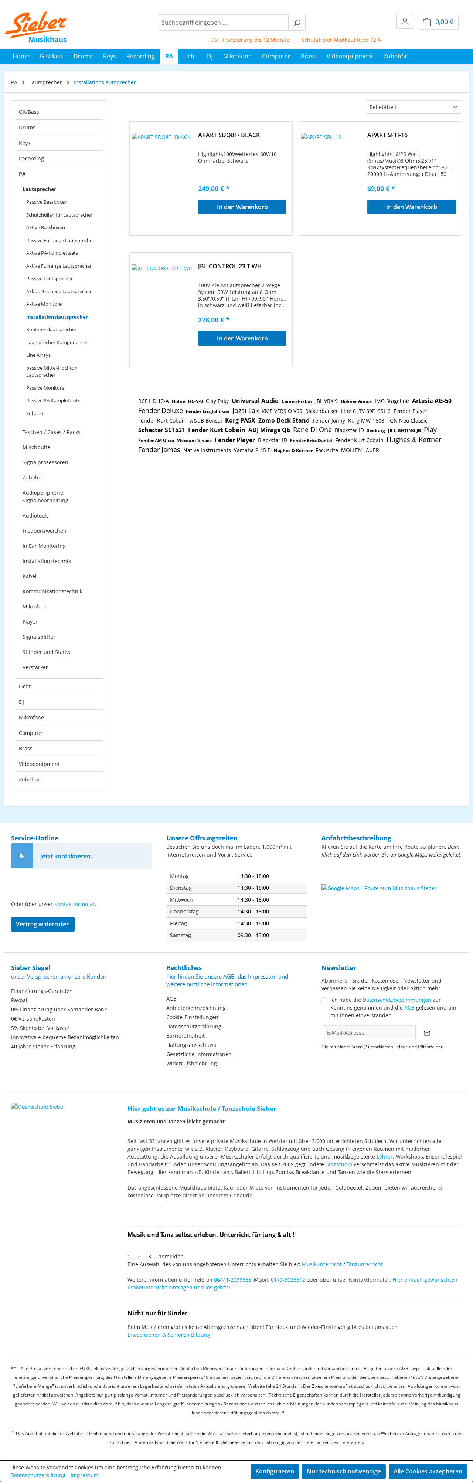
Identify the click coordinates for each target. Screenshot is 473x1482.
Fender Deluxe (160, 410)
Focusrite (327, 450)
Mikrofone (35, 606)
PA (22, 173)
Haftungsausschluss (191, 1044)
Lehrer (385, 1156)
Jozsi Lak (245, 410)
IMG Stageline (392, 400)
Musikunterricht (322, 1264)
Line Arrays (38, 355)
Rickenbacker (321, 410)
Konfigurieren (274, 1471)
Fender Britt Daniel (311, 440)
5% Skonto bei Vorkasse (40, 1027)
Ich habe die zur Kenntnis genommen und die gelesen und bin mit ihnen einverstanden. (393, 1007)
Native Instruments (207, 450)
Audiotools (36, 515)
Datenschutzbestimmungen (397, 999)
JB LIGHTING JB (404, 430)
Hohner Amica (356, 401)
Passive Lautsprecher (49, 278)
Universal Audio (255, 401)
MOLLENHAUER (360, 450)
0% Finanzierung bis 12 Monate (237, 39)
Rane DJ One (312, 429)
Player (30, 621)
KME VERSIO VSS (282, 410)
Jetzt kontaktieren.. (66, 856)
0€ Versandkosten (33, 1018)
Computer (31, 732)
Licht (25, 686)
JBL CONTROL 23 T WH (230, 266)
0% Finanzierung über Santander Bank (59, 1009)
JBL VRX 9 (326, 400)
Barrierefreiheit (185, 1035)
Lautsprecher (39, 189)
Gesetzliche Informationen (199, 1054)
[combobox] (223, 22)
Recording (31, 158)
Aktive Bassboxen (45, 227)
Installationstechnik (47, 560)
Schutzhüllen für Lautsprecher (59, 214)
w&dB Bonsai (206, 420)
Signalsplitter (39, 636)
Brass (26, 748)
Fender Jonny (329, 420)
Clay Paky (217, 400)
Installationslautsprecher (57, 316)
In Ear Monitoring (44, 545)
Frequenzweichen (45, 530)
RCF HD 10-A (153, 400)
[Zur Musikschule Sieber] (38, 1101)
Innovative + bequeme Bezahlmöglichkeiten (65, 1037)
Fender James (159, 449)
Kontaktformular (74, 904)
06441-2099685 (232, 1279)
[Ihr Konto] (405, 21)
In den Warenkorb (242, 207)
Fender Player (411, 410)
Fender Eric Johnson (207, 411)
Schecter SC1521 (161, 430)
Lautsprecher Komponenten (57, 342)
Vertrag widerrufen (43, 924)
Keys (24, 142)
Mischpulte (36, 447)
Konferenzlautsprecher (51, 329)
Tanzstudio (339, 1164)
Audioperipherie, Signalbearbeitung (45, 496)
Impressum (85, 1475)
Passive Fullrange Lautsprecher (60, 240)
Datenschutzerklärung (193, 1026)
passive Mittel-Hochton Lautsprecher (52, 371)
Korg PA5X (240, 420)
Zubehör (35, 413)
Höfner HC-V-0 (187, 401)
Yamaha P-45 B (252, 450)
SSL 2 (384, 410)
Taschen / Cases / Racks (52, 431)
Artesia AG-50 (432, 401)
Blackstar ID (349, 430)
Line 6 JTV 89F (358, 410)
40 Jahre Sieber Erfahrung (43, 1046)
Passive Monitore (45, 387)
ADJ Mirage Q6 (269, 430)
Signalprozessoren (45, 462)
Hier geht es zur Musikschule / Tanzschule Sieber (201, 1108)
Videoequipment (39, 763)
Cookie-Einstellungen (192, 1017)
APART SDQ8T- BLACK (229, 135)
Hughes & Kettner (414, 439)
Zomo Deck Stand (284, 420)
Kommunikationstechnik (52, 591)
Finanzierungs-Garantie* (41, 990)
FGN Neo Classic (407, 420)
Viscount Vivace (194, 440)
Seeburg (376, 430)
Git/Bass (29, 111)
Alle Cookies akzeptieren (428, 1471)
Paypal (19, 1000)
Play (430, 429)
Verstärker (35, 667)
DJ (21, 701)
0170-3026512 (288, 1279)
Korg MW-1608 (366, 420)
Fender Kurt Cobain (162, 420)
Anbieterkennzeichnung (196, 1007)
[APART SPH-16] (334, 170)
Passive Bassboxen (47, 202)
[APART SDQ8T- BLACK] (165, 170)
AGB (171, 998)
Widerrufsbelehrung (191, 1063)
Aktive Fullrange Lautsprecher (59, 265)
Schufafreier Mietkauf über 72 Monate (335, 39)
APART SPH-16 (387, 135)
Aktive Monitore (44, 304)
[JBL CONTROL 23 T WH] (165, 301)
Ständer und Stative (47, 651)
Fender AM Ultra (156, 440)
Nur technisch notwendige (344, 1471)
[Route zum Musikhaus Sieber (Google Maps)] (391, 902)
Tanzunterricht (365, 1264)
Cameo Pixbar (297, 401)
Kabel (30, 576)
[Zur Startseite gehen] (36, 26)
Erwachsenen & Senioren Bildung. (169, 1334)
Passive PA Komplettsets (53, 400)
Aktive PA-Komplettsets (52, 253)
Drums (27, 127)
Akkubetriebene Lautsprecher (59, 291)
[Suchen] (297, 22)
